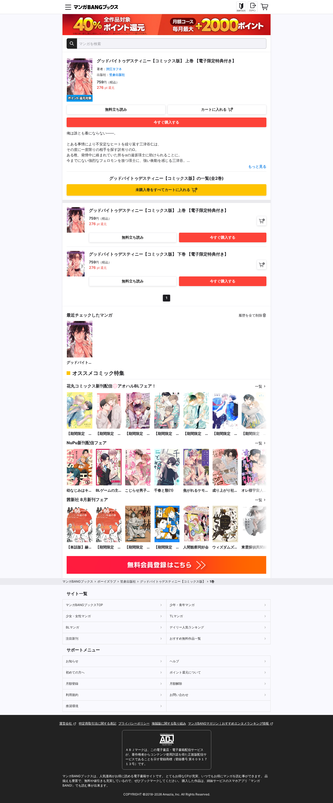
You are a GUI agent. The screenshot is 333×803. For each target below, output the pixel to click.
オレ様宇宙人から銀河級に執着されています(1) (254, 490)
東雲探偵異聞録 (254, 547)
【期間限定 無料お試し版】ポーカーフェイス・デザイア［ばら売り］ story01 (196, 433)
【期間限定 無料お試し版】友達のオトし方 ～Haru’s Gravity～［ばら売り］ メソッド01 (167, 433)
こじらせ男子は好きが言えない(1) (137, 490)
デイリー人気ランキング (187, 627)
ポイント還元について (185, 672)
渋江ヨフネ (114, 69)
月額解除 (176, 683)
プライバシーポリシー (134, 723)
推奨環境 (72, 706)
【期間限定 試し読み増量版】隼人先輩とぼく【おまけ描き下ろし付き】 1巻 (108, 433)
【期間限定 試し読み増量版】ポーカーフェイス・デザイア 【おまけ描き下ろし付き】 (79, 433)
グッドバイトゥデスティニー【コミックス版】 (79, 362)
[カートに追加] (261, 221)
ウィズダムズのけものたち (225, 547)
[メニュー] (68, 7)
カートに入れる (214, 109)
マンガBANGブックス (77, 581)
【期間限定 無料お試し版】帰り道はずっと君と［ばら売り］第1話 (225, 433)
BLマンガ (72, 627)
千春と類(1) (164, 490)
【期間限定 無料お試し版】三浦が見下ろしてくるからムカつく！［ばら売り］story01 (137, 433)
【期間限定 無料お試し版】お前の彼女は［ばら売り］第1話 (254, 433)
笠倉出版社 (117, 75)
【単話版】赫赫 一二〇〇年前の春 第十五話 (80, 547)
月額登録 (72, 683)
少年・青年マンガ (182, 605)
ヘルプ (174, 661)
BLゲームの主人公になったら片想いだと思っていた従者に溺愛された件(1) (108, 490)
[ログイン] (252, 6)
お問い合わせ (179, 695)
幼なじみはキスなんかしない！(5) (79, 490)
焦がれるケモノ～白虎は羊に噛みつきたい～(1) (196, 490)
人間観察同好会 (196, 547)
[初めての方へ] (241, 7)
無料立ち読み (116, 109)
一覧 (258, 386)
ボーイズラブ (106, 581)
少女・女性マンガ (78, 616)
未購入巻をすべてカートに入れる (163, 189)
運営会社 (66, 723)
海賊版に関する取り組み (169, 723)
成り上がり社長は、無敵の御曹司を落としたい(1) (225, 490)
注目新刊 (72, 638)
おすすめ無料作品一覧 (185, 638)
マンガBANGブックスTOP (84, 605)
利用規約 (72, 695)
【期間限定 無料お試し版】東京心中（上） (167, 547)
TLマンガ (176, 616)
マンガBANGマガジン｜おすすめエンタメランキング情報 (229, 723)
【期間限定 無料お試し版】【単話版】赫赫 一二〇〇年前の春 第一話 (109, 547)
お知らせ (72, 661)
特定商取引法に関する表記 (97, 723)
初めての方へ (75, 672)
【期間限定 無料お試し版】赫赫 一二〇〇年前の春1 (137, 547)
